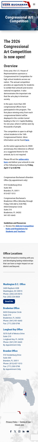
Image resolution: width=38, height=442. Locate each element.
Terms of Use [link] (25, 422)
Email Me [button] (9, 301)
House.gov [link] (19, 425)
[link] (16, 4)
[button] (34, 4)
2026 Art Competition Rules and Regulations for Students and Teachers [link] (20, 229)
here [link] (27, 140)
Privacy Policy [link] (12, 422)
